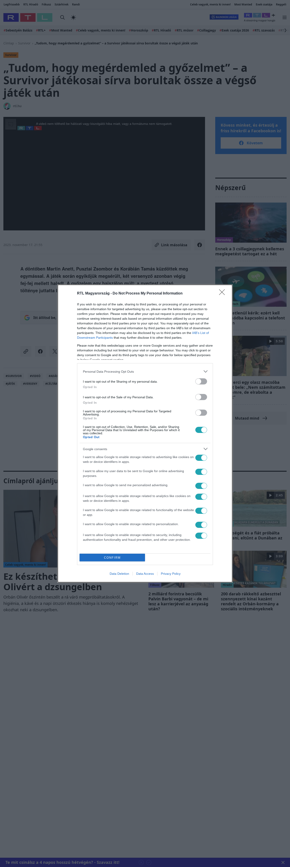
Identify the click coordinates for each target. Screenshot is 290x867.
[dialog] (145, 433)
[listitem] (145, 371)
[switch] (201, 381)
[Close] (223, 293)
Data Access (145, 573)
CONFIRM (112, 557)
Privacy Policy (171, 573)
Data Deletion (119, 573)
